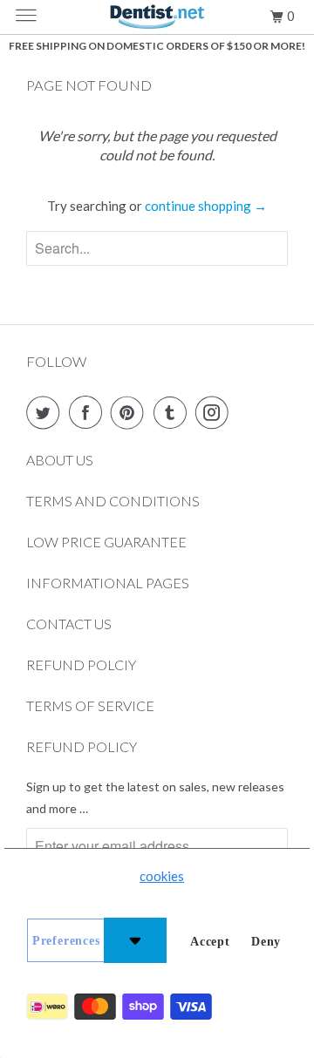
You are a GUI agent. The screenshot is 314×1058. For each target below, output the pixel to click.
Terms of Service (90, 705)
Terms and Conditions (113, 500)
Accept (210, 941)
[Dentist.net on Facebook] (89, 412)
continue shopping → (206, 206)
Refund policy (81, 746)
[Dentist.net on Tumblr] (174, 412)
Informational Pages (107, 582)
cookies (162, 876)
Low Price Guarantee (106, 541)
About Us (59, 459)
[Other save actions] (135, 940)
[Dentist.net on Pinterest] (131, 412)
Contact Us (69, 623)
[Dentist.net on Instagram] (215, 412)
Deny (266, 941)
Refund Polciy (81, 664)
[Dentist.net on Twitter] (46, 412)
